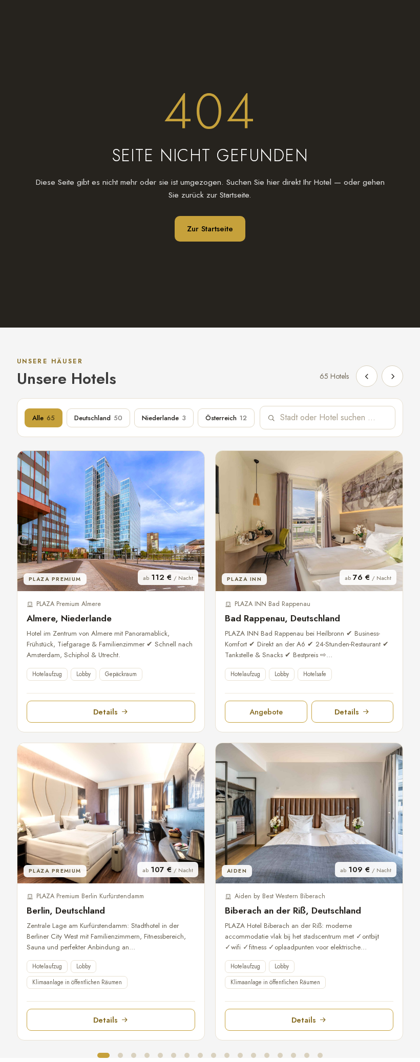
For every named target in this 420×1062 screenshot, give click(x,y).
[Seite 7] (187, 1055)
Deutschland (98, 418)
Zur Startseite (210, 228)
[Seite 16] (306, 1055)
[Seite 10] (226, 1055)
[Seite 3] (133, 1055)
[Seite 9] (213, 1055)
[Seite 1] (103, 1055)
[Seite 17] (320, 1055)
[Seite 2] (120, 1055)
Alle (43, 418)
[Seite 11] (240, 1055)
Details (105, 711)
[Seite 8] (200, 1055)
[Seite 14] (280, 1055)
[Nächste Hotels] (392, 376)
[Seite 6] (173, 1055)
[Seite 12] (253, 1055)
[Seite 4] (147, 1055)
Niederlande (164, 418)
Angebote (266, 711)
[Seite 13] (266, 1055)
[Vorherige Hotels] (366, 376)
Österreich (226, 418)
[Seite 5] (160, 1055)
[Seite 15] (293, 1055)
